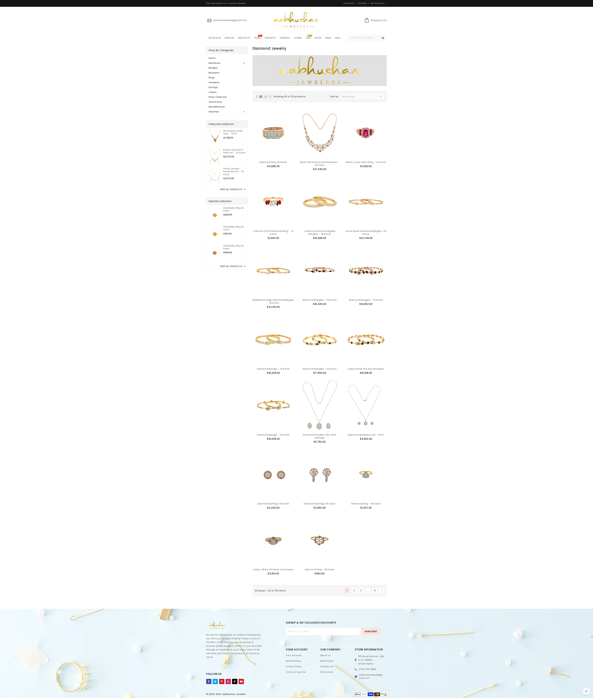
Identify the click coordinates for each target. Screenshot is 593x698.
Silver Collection (218, 97)
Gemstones (215, 101)
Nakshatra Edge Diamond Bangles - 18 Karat (273, 301)
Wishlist (362, 3)
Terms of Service (295, 672)
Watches (214, 111)
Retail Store (326, 660)
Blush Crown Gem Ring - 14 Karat (366, 162)
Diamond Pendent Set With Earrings (319, 436)
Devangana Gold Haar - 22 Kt (233, 132)
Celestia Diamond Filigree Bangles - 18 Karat (319, 233)
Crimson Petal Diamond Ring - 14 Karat (273, 233)
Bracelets (214, 72)
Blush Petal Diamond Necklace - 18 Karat (319, 164)
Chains (213, 92)
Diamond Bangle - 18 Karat (273, 368)
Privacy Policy (293, 666)
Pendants (214, 82)
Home (212, 58)
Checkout (349, 3)
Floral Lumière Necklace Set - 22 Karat (233, 171)
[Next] (382, 590)
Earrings (213, 87)
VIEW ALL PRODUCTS (231, 189)
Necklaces (214, 63)
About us (325, 655)
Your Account (294, 655)
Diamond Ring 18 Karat (273, 162)
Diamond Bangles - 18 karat (320, 300)
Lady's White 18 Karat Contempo (273, 569)
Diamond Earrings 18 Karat (273, 503)
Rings (212, 77)
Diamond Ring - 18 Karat (366, 503)
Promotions (326, 672)
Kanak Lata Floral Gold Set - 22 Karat (234, 151)
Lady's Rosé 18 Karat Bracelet (366, 368)
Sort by (334, 96)
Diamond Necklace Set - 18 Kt (366, 434)
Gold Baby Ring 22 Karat (233, 209)
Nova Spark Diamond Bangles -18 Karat (366, 233)
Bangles (213, 67)
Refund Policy (293, 660)
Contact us (326, 666)
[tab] (227, 58)
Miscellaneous (217, 106)
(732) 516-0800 (367, 669)
